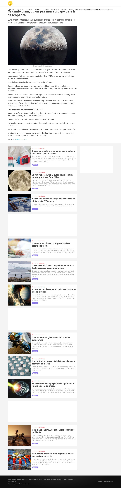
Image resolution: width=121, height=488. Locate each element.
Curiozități (78, 10)
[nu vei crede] (10, 3)
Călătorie (46, 10)
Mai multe (97, 10)
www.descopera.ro (20, 139)
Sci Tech (63, 10)
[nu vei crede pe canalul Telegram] (111, 10)
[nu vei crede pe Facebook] (105, 10)
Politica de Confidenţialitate (105, 481)
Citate (71, 10)
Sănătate (29, 10)
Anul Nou (12, 10)
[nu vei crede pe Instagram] (108, 10)
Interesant (87, 10)
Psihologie (20, 10)
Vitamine (37, 10)
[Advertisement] (96, 23)
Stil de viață (55, 10)
